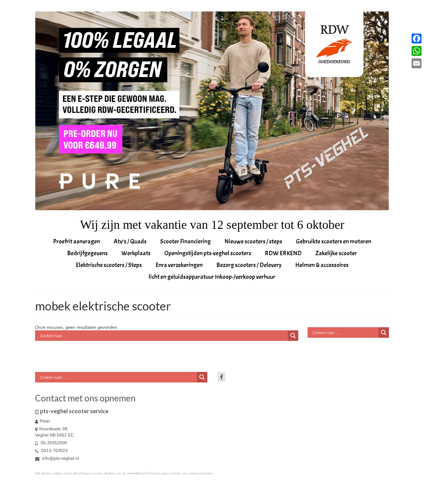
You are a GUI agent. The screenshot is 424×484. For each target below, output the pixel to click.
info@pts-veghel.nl (60, 458)
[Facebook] (416, 38)
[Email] (416, 63)
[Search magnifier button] (293, 335)
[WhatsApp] (416, 51)
